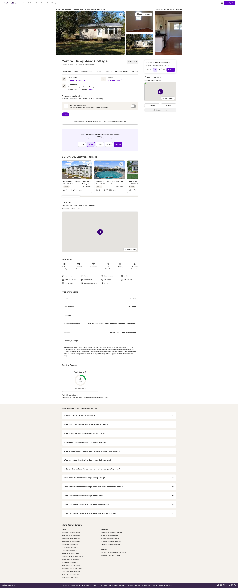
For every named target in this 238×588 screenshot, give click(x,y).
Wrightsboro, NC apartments (71, 535)
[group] (77, 170)
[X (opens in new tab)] (226, 585)
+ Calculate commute (76, 80)
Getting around (137, 71)
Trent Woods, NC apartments (71, 565)
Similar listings (86, 71)
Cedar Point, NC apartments (71, 574)
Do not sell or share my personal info (160, 585)
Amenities (108, 71)
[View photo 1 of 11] (90, 33)
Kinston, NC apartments (69, 550)
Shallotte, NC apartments (70, 562)
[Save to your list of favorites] (121, 14)
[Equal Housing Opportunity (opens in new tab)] (218, 585)
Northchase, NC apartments (71, 532)
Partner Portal (142, 585)
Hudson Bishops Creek (72, 181)
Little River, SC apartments (70, 553)
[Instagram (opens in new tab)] (232, 585)
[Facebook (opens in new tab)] (224, 585)
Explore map (131, 249)
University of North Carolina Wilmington (113, 552)
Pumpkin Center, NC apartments (72, 556)
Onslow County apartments (110, 538)
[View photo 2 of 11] (139, 44)
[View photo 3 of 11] (139, 21)
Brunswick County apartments (111, 541)
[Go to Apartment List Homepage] (10, 3)
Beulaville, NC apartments (70, 577)
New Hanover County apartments (112, 532)
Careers (72, 585)
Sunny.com (122, 585)
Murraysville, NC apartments (71, 541)
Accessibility (132, 585)
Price (76, 71)
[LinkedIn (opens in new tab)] (221, 585)
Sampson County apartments (110, 544)
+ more (90, 89)
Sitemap (115, 585)
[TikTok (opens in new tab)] (235, 585)
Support (89, 585)
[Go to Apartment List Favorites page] (222, 3)
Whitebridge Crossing (105, 181)
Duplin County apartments (109, 535)
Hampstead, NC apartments (71, 538)
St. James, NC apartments (70, 547)
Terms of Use (107, 585)
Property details (121, 71)
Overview (67, 71)
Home (58, 9)
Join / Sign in (229, 3)
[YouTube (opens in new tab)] (229, 585)
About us (66, 585)
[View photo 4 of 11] (168, 33)
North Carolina (67, 9)
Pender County (79, 9)
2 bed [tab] (65, 114)
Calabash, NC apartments (70, 544)
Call (169, 105)
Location (98, 71)
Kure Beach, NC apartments (71, 571)
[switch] (100, 106)
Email (153, 105)
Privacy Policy (97, 585)
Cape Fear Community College (111, 555)
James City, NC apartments (70, 559)
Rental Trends (80, 585)
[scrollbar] (100, 196)
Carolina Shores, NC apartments (72, 568)
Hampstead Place (136, 181)
